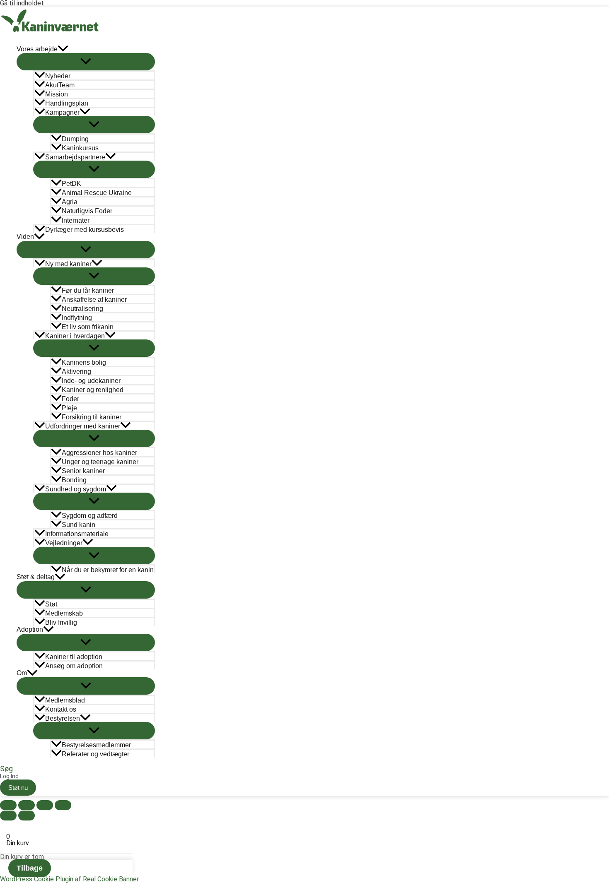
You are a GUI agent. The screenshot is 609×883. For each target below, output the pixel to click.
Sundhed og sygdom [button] (75, 489)
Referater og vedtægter (95, 754)
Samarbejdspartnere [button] (75, 157)
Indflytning (77, 317)
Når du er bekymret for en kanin (108, 569)
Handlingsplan (66, 103)
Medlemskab (64, 613)
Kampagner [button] (62, 112)
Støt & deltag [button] (36, 576)
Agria (69, 201)
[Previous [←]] (8, 815)
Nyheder (57, 75)
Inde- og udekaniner (91, 380)
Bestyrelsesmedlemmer (96, 744)
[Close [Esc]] (8, 805)
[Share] (26, 805)
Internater (75, 220)
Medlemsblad (65, 700)
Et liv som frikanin (88, 326)
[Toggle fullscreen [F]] (44, 805)
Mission (56, 94)
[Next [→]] (26, 815)
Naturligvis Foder (87, 211)
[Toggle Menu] (86, 61)
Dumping (75, 138)
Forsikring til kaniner (91, 417)
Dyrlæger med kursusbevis (84, 229)
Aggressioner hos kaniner (99, 452)
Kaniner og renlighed (92, 389)
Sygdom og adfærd (90, 515)
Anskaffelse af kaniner (94, 299)
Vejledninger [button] (63, 543)
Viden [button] (25, 236)
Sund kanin (78, 524)
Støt (51, 604)
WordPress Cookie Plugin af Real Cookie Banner (69, 879)
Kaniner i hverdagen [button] (75, 335)
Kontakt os (60, 709)
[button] (63, 49)
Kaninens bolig (84, 362)
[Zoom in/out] (63, 805)
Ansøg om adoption (74, 665)
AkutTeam (60, 85)
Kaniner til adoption (73, 656)
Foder (70, 398)
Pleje (69, 407)
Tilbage (30, 868)
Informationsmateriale (77, 533)
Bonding (74, 480)
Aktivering (76, 371)
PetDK (71, 183)
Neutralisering (82, 308)
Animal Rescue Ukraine (97, 192)
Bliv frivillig (61, 622)
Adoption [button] (30, 629)
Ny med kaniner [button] (68, 263)
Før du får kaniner (88, 290)
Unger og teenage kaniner (100, 461)
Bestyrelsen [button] (62, 718)
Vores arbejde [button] (37, 49)
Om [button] (22, 672)
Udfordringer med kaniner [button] (82, 426)
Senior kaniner (83, 470)
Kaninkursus (80, 148)
